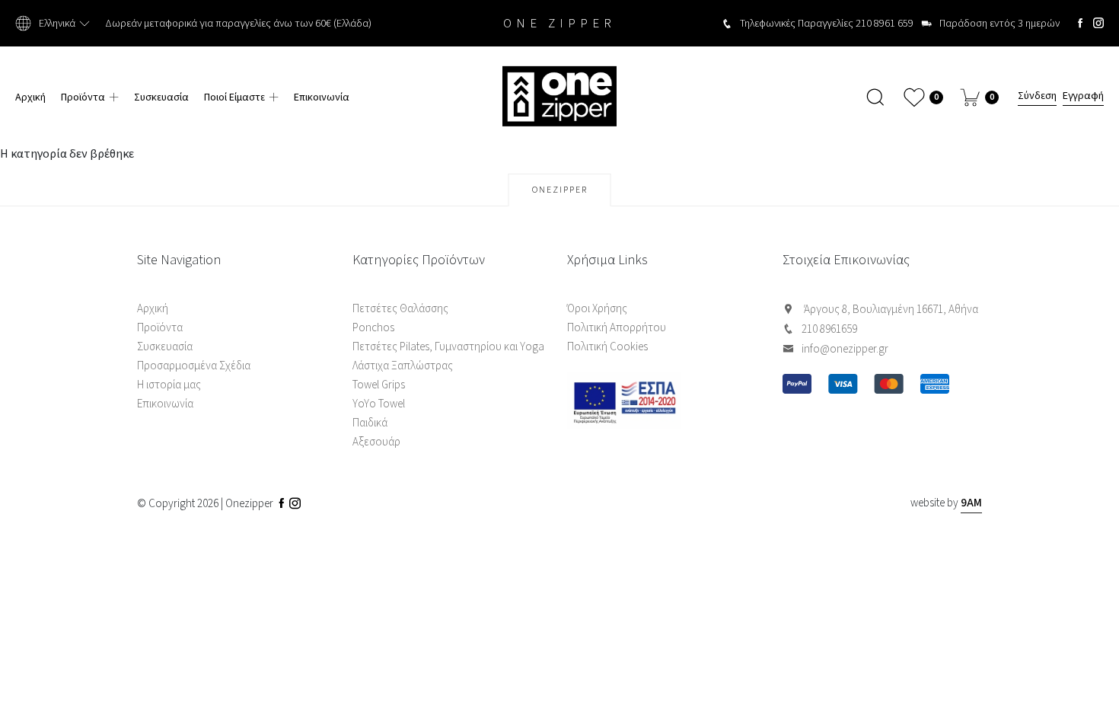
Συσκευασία (161, 97)
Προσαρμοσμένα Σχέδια (193, 366)
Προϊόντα (83, 97)
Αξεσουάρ (376, 442)
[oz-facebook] (1080, 23)
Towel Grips (378, 385)
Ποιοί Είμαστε (234, 97)
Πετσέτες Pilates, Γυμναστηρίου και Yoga (448, 347)
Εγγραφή (1083, 97)
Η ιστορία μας (169, 385)
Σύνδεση (1037, 97)
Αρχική (30, 97)
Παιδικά (369, 423)
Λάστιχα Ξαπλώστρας (402, 366)
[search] (876, 97)
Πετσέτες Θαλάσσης (400, 309)
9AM (971, 503)
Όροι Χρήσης (597, 309)
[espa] (667, 402)
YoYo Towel (378, 404)
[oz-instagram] (1098, 23)
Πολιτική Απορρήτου (616, 328)
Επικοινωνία (321, 97)
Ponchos (373, 328)
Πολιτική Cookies (607, 347)
